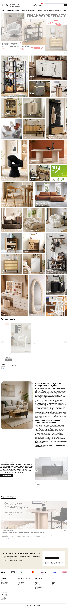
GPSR (36, 582)
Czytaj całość (5, 538)
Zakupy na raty (21, 584)
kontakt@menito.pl (16, 6)
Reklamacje (37, 584)
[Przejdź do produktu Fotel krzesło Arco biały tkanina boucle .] (21, 338)
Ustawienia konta (4, 582)
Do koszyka (8, 359)
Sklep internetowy (32, 605)
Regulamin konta (38, 587)
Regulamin (37, 580)
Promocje (3, 597)
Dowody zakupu (21, 580)
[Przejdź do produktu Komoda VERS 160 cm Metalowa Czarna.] (51, 468)
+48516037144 (15, 4)
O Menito (54, 582)
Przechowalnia (4, 583)
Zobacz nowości (6, 475)
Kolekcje (3, 599)
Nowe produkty (4, 595)
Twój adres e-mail (48, 554)
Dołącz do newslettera (51, 558)
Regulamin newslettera (40, 588)
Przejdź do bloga (22, 496)
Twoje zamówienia (5, 580)
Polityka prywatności (39, 586)
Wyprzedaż (3, 598)
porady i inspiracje (7, 530)
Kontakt (53, 580)
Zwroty (36, 583)
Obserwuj (13, 365)
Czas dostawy (21, 583)
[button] (65, 5)
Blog (53, 583)
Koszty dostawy (21, 582)
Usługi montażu (4, 594)
